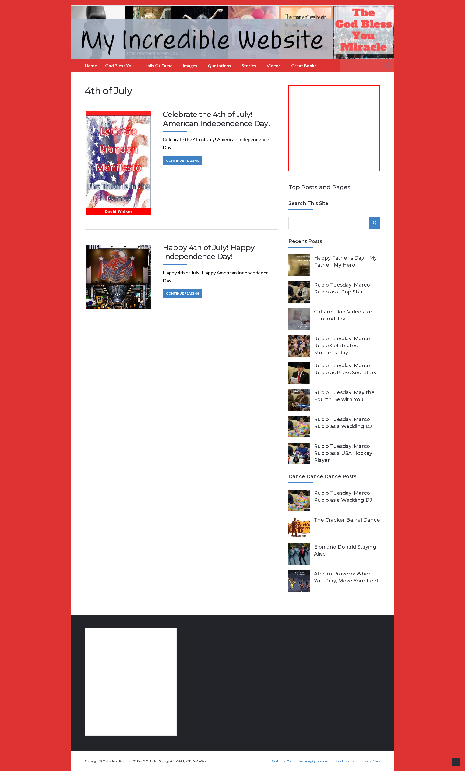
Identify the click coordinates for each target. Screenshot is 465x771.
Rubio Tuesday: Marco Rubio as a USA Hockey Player (343, 453)
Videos (274, 65)
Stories (249, 65)
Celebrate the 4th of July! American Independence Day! (216, 119)
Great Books (304, 65)
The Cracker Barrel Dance (347, 520)
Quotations (219, 65)
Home (91, 65)
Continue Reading (182, 160)
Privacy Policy (370, 761)
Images (190, 65)
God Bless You (119, 65)
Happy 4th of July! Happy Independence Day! (209, 252)
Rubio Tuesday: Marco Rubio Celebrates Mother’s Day (342, 346)
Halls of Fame (158, 65)
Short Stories (344, 761)
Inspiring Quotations (314, 761)
